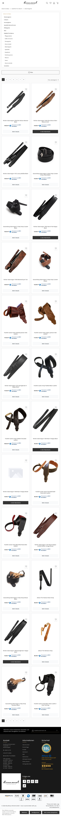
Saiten (6, 60)
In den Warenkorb (45, 131)
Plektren (7, 57)
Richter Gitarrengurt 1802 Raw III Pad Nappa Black (45, 227)
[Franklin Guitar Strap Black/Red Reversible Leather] (15, 526)
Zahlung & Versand (26, 759)
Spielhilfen (7, 49)
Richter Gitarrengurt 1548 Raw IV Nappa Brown (15, 491)
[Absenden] (56, 730)
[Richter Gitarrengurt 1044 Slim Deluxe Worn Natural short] (45, 102)
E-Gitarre (6, 19)
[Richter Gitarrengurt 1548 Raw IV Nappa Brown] (15, 473)
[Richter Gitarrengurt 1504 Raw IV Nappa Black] (45, 420)
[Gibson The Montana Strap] (45, 632)
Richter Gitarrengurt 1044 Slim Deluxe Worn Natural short (45, 121)
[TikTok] (24, 785)
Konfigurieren (35, 812)
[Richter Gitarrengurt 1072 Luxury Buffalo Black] (15, 155)
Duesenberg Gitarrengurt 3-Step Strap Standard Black (15, 704)
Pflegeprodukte (8, 36)
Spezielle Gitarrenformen (10, 25)
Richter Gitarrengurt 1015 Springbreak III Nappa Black (16, 386)
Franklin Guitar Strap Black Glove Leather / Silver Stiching (45, 704)
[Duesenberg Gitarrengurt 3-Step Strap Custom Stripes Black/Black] (45, 155)
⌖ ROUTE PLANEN (7, 753)
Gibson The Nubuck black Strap (45, 597)
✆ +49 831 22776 (7, 750)
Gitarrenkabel (8, 44)
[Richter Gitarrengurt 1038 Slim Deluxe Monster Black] (15, 102)
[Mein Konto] (54, 3)
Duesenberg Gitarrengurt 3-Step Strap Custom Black (15, 227)
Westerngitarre (7, 17)
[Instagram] (32, 781)
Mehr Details (15, 131)
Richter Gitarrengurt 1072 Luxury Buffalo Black (15, 173)
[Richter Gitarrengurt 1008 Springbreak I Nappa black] (15, 632)
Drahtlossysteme (9, 55)
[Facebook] (24, 781)
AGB (23, 754)
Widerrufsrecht (25, 761)
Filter (31, 72)
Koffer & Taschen (9, 38)
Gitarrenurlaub (25, 744)
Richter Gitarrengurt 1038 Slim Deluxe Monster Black (15, 121)
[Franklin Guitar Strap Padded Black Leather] (45, 367)
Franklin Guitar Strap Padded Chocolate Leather (15, 439)
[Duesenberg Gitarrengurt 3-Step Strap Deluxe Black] (15, 579)
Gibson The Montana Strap (45, 650)
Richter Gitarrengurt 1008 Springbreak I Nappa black (15, 651)
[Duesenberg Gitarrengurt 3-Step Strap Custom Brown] (45, 261)
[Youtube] (28, 781)
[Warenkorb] (57, 3)
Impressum (25, 752)
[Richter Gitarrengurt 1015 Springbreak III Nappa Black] (15, 367)
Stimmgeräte (8, 41)
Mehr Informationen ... (7, 814)
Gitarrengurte (8, 46)
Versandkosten (50, 806)
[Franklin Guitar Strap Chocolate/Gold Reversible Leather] (45, 473)
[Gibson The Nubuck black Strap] (45, 579)
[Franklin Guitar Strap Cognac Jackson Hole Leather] (45, 314)
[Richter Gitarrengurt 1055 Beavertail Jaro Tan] (15, 261)
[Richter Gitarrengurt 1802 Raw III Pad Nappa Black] (45, 208)
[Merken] (26, 89)
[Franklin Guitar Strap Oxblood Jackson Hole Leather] (15, 314)
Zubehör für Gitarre (9, 33)
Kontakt (24, 749)
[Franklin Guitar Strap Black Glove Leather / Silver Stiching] (45, 685)
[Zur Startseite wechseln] (30, 3)
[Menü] (3, 3)
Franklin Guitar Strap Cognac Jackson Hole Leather (45, 333)
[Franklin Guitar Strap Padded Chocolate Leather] (15, 420)
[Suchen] (47, 3)
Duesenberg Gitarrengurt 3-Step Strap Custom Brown (45, 280)
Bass (5, 30)
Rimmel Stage (25, 747)
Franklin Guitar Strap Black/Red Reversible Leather (15, 545)
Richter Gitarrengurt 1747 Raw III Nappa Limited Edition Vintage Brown (45, 545)
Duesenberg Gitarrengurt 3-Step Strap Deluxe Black (15, 598)
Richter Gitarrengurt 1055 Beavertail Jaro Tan (16, 279)
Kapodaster (7, 52)
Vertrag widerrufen (26, 764)
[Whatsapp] (36, 781)
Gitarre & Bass (7, 14)
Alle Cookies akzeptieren (50, 812)
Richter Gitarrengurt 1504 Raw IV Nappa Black (45, 438)
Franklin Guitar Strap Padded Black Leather (45, 385)
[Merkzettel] (50, 3)
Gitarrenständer (8, 63)
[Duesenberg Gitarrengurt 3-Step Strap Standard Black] (15, 685)
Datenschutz (25, 756)
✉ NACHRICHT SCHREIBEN (9, 756)
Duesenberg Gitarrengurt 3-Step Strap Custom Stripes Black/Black (45, 174)
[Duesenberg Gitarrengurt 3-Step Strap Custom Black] (15, 208)
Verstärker (6, 66)
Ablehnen (24, 812)
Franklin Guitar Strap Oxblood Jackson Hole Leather (15, 333)
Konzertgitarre (7, 22)
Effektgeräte (7, 28)
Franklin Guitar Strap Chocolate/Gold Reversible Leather (45, 492)
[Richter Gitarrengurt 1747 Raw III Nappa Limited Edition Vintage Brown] (45, 526)
